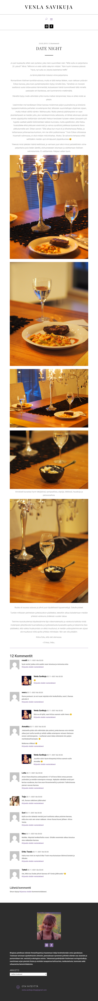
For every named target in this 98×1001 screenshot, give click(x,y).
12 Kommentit (54, 43)
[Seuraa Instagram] (47, 26)
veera (24, 692)
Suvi (23, 813)
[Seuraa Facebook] (51, 26)
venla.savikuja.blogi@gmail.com (34, 990)
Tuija (24, 797)
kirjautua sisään (25, 892)
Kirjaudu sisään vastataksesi (33, 667)
